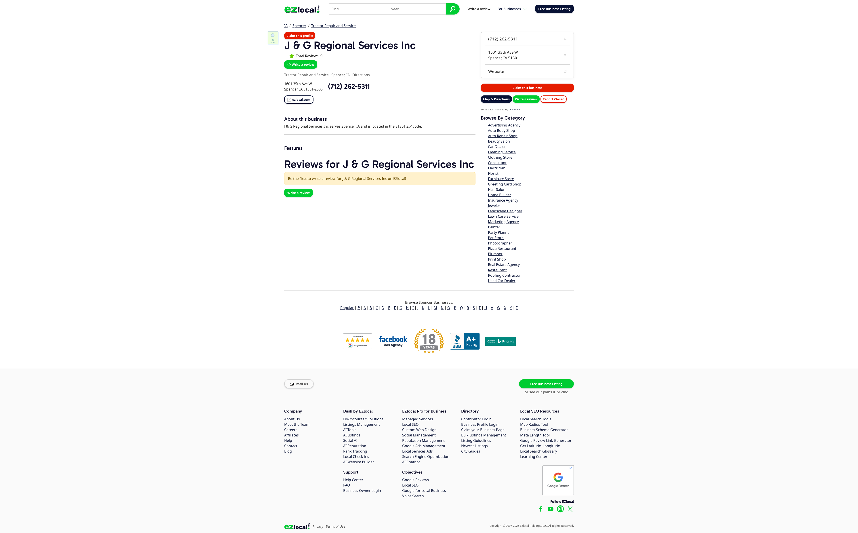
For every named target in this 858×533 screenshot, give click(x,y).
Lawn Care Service (503, 216)
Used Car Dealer (501, 280)
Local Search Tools (535, 419)
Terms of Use (335, 526)
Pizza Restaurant (502, 248)
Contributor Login (476, 419)
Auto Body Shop (501, 130)
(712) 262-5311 (503, 39)
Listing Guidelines (476, 440)
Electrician (496, 168)
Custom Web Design (419, 429)
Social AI (350, 440)
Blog (288, 451)
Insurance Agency (503, 200)
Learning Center (533, 456)
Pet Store (496, 237)
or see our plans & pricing (546, 392)
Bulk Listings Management (483, 435)
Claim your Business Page (483, 429)
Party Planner (499, 232)
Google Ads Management (423, 445)
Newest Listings (474, 445)
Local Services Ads (417, 451)
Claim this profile (299, 36)
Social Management (419, 435)
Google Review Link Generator (546, 440)
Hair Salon (496, 189)
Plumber (495, 253)
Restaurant (497, 270)
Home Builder (499, 194)
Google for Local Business (424, 490)
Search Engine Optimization (425, 456)
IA (286, 25)
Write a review (478, 9)
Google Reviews (415, 479)
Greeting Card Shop (505, 184)
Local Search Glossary (538, 451)
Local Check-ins (356, 456)
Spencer (299, 25)
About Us (292, 419)
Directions (361, 74)
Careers (290, 429)
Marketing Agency (503, 221)
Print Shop (497, 259)
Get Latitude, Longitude (540, 445)
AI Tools (349, 429)
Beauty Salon (499, 141)
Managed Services (417, 419)
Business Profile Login (479, 424)
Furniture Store (501, 178)
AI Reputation (354, 445)
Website (496, 71)
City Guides (470, 451)
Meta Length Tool (535, 435)
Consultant (497, 162)
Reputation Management (423, 440)
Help (288, 440)
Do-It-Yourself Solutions (363, 419)
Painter (494, 227)
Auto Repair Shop (502, 135)
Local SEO (410, 424)
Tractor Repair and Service (333, 25)
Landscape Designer (505, 211)
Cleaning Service (502, 152)
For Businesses (509, 9)
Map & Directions (496, 99)
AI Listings (351, 435)
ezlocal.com (301, 99)
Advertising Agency (504, 125)
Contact (290, 445)
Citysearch (514, 109)
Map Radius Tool (534, 424)
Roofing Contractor (504, 275)
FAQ (346, 485)
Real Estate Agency (504, 264)
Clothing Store (500, 157)
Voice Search (413, 495)
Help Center (353, 479)
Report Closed (553, 99)
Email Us (301, 384)
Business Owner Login (362, 490)
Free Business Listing (546, 384)
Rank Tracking (355, 451)
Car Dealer (497, 146)
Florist (493, 173)
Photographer (500, 243)
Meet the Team (296, 424)
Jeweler (494, 205)
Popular (347, 307)
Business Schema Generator (544, 429)
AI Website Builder (358, 461)
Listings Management (361, 424)
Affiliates (291, 435)
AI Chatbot (411, 461)
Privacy (318, 526)
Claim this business (527, 88)
